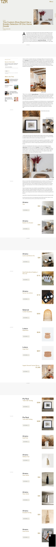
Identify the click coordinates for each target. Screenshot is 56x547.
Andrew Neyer (25, 147)
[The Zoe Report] (4, 1)
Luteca (47, 147)
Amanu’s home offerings (42, 40)
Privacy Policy (7, 73)
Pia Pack (37, 147)
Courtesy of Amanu (43, 92)
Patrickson (26, 60)
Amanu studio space (35, 94)
